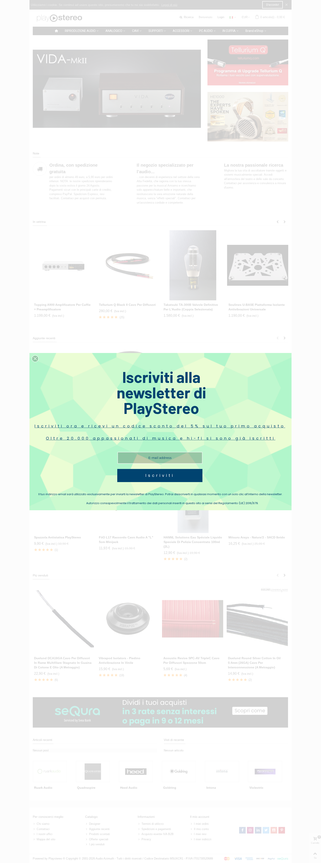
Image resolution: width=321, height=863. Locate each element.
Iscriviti (159, 475)
